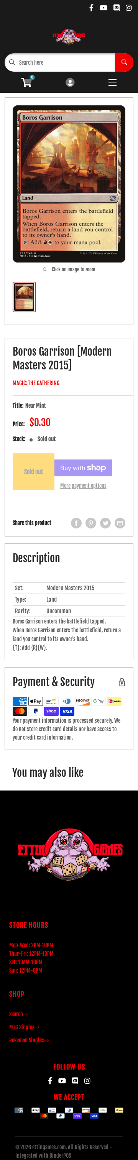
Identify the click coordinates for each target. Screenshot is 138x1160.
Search (16, 1014)
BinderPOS (60, 1155)
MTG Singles (21, 1027)
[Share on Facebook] (76, 523)
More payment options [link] (83, 485)
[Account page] (70, 83)
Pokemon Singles (26, 1040)
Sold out (33, 472)
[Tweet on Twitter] (105, 523)
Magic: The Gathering (36, 383)
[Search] (124, 62)
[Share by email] (120, 523)
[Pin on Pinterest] (90, 523)
